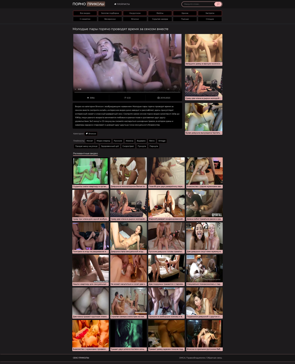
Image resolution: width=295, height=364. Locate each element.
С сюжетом (85, 19)
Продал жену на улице (86, 146)
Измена (129, 141)
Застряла (210, 13)
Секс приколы (81, 358)
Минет (90, 141)
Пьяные (185, 19)
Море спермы (103, 141)
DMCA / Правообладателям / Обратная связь (200, 358)
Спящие (210, 19)
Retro (152, 141)
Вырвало (141, 141)
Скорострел (128, 146)
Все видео (85, 13)
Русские (118, 141)
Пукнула (142, 146)
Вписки (135, 19)
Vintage (161, 141)
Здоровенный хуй (110, 146)
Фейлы (159, 13)
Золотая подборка (110, 13)
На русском (135, 13)
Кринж (185, 13)
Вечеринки (110, 19)
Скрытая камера (160, 19)
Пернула (154, 146)
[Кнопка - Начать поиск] (218, 4)
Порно (88, 4)
